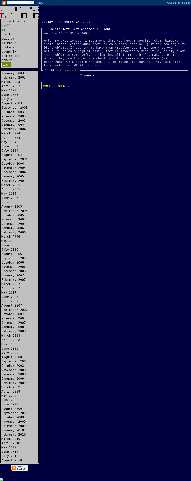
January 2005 (12, 176)
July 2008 (9, 353)
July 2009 (9, 404)
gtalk (6, 34)
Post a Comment (56, 86)
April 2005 (10, 189)
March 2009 (10, 387)
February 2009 (13, 383)
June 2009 (9, 400)
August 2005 (11, 206)
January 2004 (12, 125)
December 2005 (13, 224)
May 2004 (8, 142)
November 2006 (13, 267)
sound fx (8, 51)
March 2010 (10, 439)
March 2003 (10, 82)
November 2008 (13, 370)
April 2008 (10, 340)
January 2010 (12, 430)
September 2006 (14, 258)
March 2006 (10, 236)
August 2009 (11, 408)
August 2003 (11, 103)
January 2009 (12, 378)
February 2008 (13, 331)
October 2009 (12, 417)
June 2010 (9, 452)
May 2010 (8, 447)
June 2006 (9, 245)
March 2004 (10, 133)
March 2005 (10, 185)
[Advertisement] (83, 12)
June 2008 (9, 348)
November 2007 (13, 318)
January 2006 (12, 228)
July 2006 (9, 249)
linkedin (8, 47)
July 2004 (9, 150)
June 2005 (9, 198)
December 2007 (13, 322)
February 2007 (13, 279)
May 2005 (8, 193)
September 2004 (14, 159)
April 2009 (10, 391)
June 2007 (9, 297)
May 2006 (8, 241)
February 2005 (13, 181)
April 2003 (10, 86)
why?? (6, 25)
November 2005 (13, 219)
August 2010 (11, 460)
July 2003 (9, 99)
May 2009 (8, 396)
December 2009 (13, 426)
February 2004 (13, 129)
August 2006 (11, 254)
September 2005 (14, 211)
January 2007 (12, 275)
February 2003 (13, 77)
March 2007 (10, 284)
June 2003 (9, 94)
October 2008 (12, 365)
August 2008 (11, 357)
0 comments (69, 70)
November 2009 (13, 421)
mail (5, 30)
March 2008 (10, 335)
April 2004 (10, 138)
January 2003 (12, 73)
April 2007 (10, 288)
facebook (8, 43)
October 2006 (12, 262)
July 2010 (9, 456)
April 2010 (10, 443)
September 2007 (14, 310)
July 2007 (9, 301)
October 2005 (12, 215)
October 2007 (12, 314)
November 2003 (13, 116)
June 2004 (9, 146)
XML (6, 65)
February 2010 (13, 434)
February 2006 (13, 232)
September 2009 (14, 413)
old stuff (9, 56)
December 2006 (13, 271)
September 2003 (14, 107)
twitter (8, 38)
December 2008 (13, 374)
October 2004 (12, 163)
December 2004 (13, 172)
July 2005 (9, 202)
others (7, 60)
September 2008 (14, 361)
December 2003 (13, 120)
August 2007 (11, 305)
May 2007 (8, 292)
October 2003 (12, 112)
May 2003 (8, 90)
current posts (13, 21)
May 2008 (8, 344)
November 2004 (13, 168)
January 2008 (12, 327)
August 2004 (11, 155)
